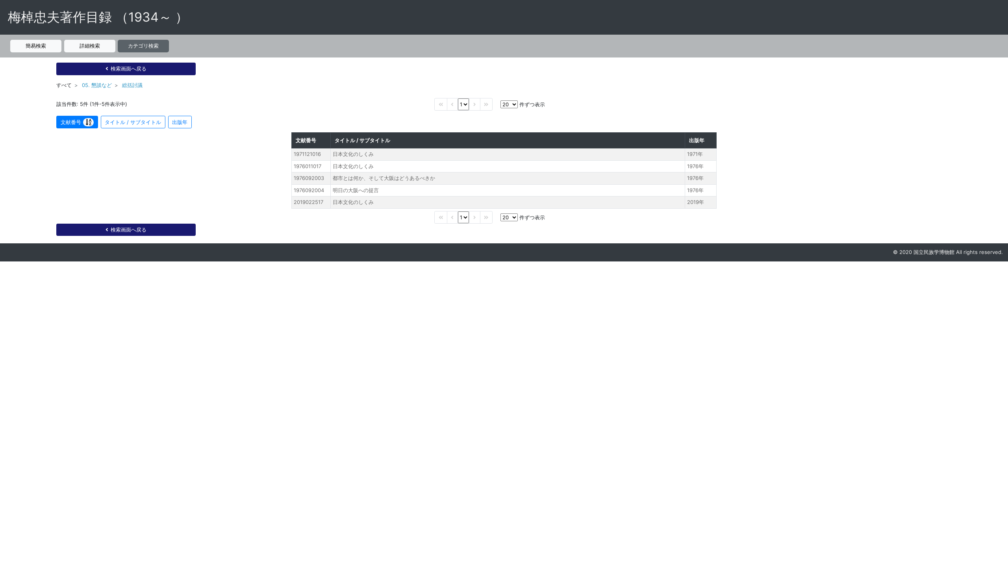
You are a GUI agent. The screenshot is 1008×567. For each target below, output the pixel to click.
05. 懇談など (97, 85)
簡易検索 (36, 46)
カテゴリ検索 (143, 46)
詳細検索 (90, 46)
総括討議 (132, 85)
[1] (463, 104)
